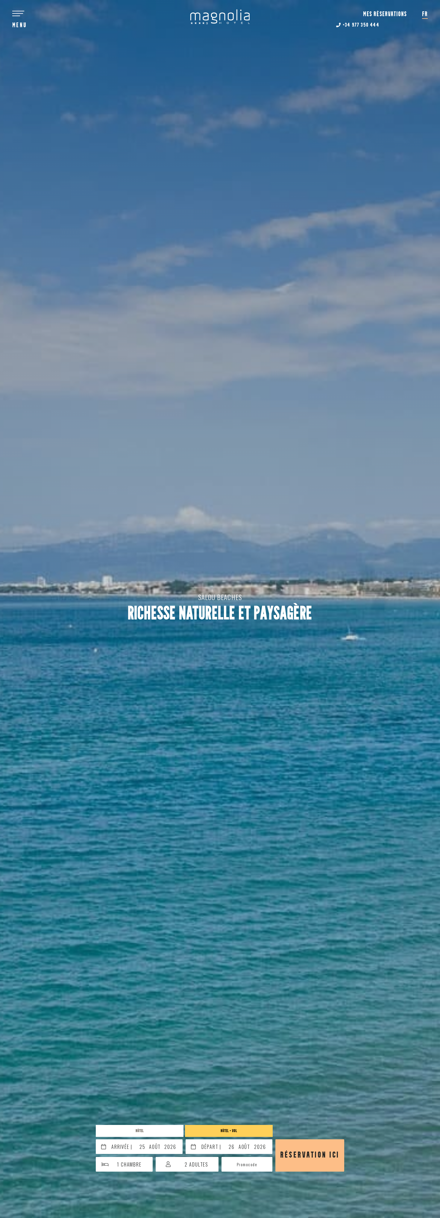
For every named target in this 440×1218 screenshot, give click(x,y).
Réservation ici (309, 1155)
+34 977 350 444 (360, 25)
